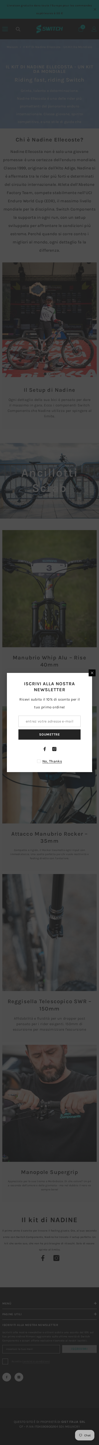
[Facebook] (45, 749)
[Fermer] (92, 672)
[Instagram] (54, 749)
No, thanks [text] (52, 761)
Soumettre (49, 734)
